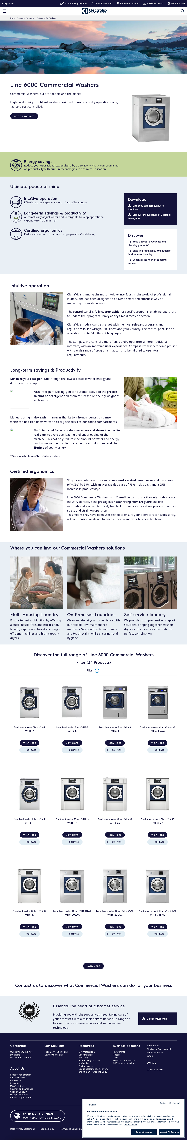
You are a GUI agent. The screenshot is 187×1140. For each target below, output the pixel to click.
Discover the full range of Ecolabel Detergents (149, 217)
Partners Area (17, 1077)
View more (29, 743)
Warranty (83, 1057)
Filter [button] (90, 670)
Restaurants (119, 1051)
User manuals (86, 1054)
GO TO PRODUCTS (24, 116)
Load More (93, 966)
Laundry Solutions (53, 1054)
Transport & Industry (124, 1060)
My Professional (87, 1051)
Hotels (116, 1054)
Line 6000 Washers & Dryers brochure (146, 208)
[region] (133, 1118)
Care (115, 1057)
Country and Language (21, 1088)
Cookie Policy (47, 1128)
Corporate (7, 3)
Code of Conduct (18, 1091)
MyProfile (84, 1063)
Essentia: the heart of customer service (147, 262)
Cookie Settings (144, 1132)
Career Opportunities (21, 1097)
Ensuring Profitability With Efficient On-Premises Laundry (149, 253)
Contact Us (15, 1080)
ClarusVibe (74, 294)
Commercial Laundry (27, 18)
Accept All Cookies (169, 1132)
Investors (15, 1054)
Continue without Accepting (171, 1103)
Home (12, 18)
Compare (31, 750)
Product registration (20, 1074)
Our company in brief (21, 1051)
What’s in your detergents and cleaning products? (147, 243)
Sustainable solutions (21, 1057)
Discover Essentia (157, 1019)
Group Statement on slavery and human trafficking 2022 (93, 1070)
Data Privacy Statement (22, 1128)
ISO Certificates (18, 1086)
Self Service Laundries (124, 1063)
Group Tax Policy (19, 1094)
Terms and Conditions (71, 1128)
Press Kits (15, 1083)
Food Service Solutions (56, 1051)
